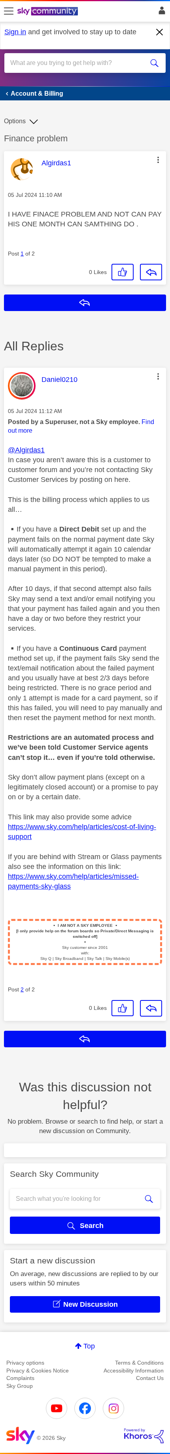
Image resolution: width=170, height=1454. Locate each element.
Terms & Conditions (139, 1363)
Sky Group (19, 1386)
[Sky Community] (48, 12)
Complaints (20, 1378)
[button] (158, 160)
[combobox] (77, 63)
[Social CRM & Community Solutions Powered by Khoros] (144, 1435)
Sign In (160, 13)
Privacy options (25, 1363)
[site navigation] (8, 11)
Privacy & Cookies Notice (37, 1370)
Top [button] (89, 1346)
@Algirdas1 (26, 450)
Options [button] (15, 121)
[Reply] (151, 272)
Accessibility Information (134, 1370)
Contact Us (150, 1378)
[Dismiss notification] (159, 32)
